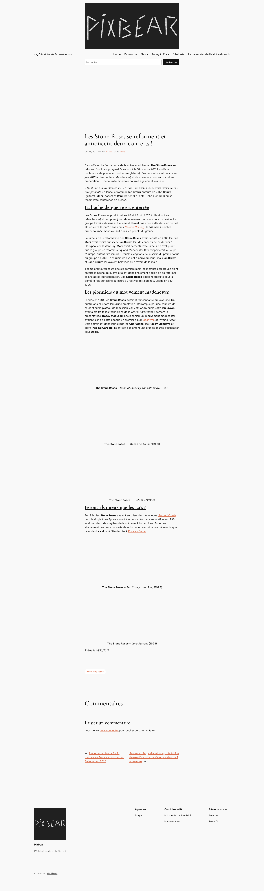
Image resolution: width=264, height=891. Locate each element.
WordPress (52, 873)
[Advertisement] (132, 92)
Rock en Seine (137, 531)
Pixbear (109, 151)
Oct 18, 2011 (91, 151)
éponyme (149, 319)
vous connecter (109, 730)
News (122, 151)
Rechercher (171, 62)
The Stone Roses (95, 671)
